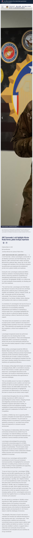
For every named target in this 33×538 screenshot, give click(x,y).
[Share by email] (6, 243)
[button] (7, 3)
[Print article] (4, 243)
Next (30, 116)
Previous (2, 116)
